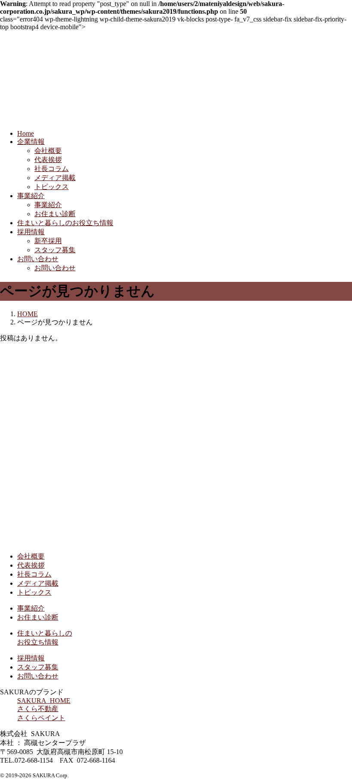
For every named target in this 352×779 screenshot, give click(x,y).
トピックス (51, 186)
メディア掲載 (55, 177)
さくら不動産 (37, 708)
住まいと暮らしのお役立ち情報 (65, 222)
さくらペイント (41, 717)
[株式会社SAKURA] (86, 541)
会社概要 (48, 150)
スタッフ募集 (55, 250)
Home (25, 133)
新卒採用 (48, 240)
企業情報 (31, 141)
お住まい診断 (55, 213)
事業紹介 (31, 195)
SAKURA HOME (43, 700)
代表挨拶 (48, 159)
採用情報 (31, 231)
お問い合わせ (37, 259)
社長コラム (51, 168)
